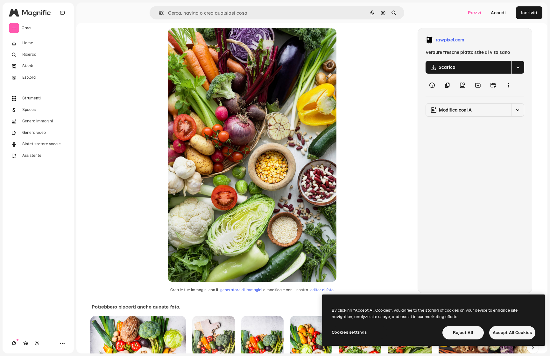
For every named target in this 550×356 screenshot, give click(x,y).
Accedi (498, 13)
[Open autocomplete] (158, 13)
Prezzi (474, 13)
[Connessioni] (14, 343)
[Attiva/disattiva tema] (37, 343)
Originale (210, 40)
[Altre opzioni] (508, 85)
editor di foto (322, 290)
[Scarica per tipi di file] (517, 67)
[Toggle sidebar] (62, 13)
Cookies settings (349, 332)
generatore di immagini (241, 290)
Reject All (463, 332)
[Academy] (25, 343)
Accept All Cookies (512, 332)
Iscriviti (529, 13)
